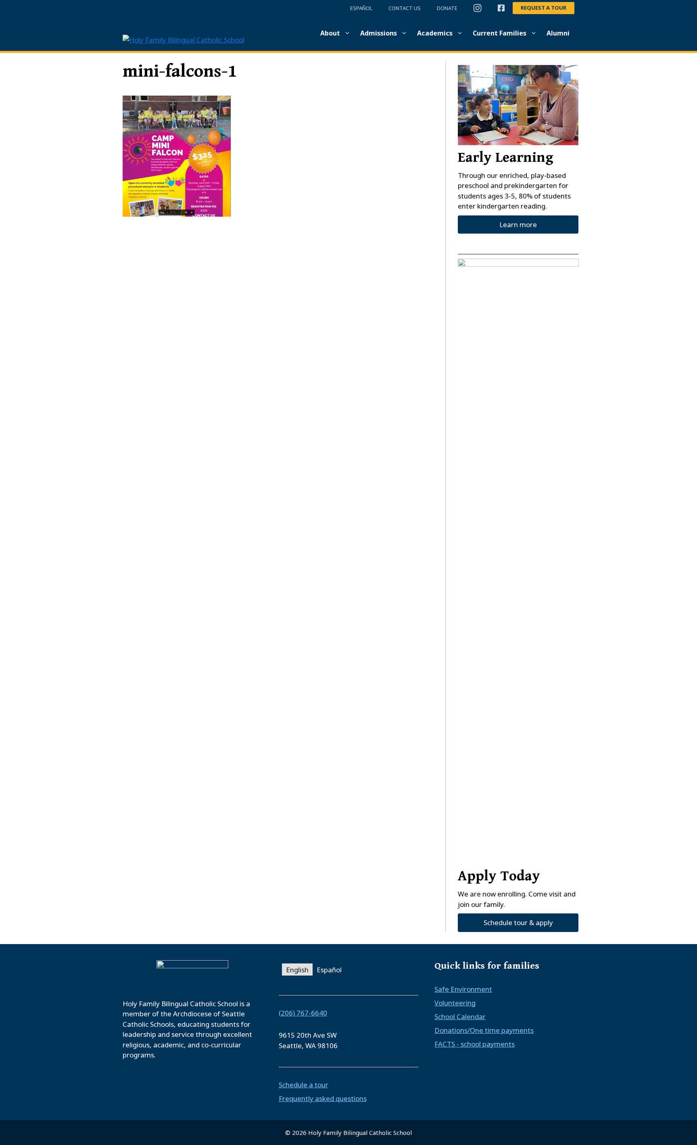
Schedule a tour (303, 1084)
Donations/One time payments (484, 1030)
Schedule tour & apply (518, 922)
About (330, 33)
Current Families (499, 33)
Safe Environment (463, 989)
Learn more (518, 224)
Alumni (558, 33)
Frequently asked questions (323, 1098)
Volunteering (455, 1002)
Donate (447, 8)
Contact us (404, 8)
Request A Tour (543, 7)
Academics (435, 33)
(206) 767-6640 (303, 1013)
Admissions (378, 33)
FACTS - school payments (474, 1044)
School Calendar (460, 1016)
